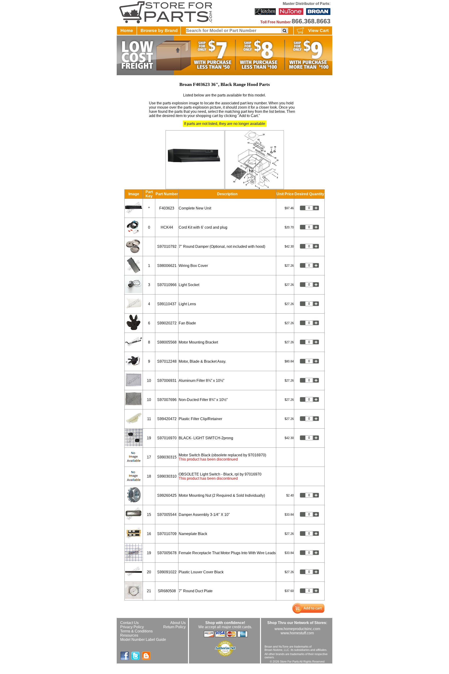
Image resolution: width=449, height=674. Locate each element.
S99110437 (166, 304)
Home (126, 30)
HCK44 (167, 227)
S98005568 (167, 342)
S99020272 (167, 323)
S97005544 (167, 515)
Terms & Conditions (136, 631)
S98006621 (167, 266)
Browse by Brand (159, 30)
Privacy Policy (132, 627)
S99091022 (167, 572)
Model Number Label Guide (143, 640)
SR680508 (167, 591)
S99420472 (167, 419)
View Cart (318, 30)
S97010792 (167, 246)
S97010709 (167, 534)
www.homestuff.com (297, 633)
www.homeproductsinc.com (297, 629)
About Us (178, 623)
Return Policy (174, 627)
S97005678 (167, 553)
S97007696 (167, 400)
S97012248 (167, 361)
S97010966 (167, 285)
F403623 (166, 208)
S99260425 (167, 495)
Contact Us (129, 623)
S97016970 (167, 438)
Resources (129, 635)
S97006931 (167, 381)
